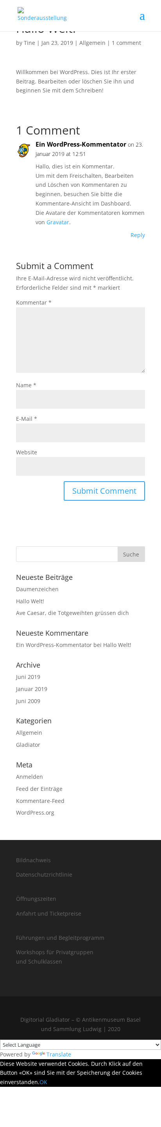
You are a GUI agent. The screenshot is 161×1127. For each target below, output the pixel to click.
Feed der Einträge (39, 788)
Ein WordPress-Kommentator (81, 144)
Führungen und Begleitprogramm (60, 937)
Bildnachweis (33, 860)
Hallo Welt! (30, 601)
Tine (29, 42)
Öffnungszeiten (36, 898)
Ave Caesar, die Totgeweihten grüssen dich (72, 613)
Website (26, 452)
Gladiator (28, 744)
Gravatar (58, 222)
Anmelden (29, 776)
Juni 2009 (28, 701)
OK (43, 1082)
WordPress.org (35, 812)
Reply (138, 235)
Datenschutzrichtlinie (44, 874)
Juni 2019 (28, 676)
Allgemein (92, 42)
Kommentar (34, 302)
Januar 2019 (31, 689)
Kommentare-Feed (40, 800)
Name (26, 385)
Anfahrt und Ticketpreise (48, 913)
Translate (59, 1054)
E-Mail (26, 418)
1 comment (126, 42)
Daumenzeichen (37, 589)
